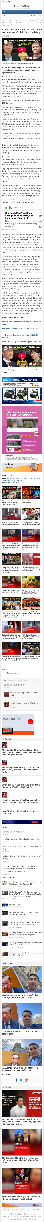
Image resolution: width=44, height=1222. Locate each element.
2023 (10, 20)
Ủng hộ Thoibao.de (15, 904)
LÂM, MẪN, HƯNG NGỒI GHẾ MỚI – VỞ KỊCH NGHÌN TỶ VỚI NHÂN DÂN (20, 1069)
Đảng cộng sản (16, 481)
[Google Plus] (27, 1080)
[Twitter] (33, 15)
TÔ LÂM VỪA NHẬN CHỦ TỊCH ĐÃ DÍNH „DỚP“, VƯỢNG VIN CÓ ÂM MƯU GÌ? (20, 996)
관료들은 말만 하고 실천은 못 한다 (15, 832)
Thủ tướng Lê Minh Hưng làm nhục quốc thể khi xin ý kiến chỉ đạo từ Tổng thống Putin (20, 769)
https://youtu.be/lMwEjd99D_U (22, 63)
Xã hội (25, 20)
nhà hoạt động (14, 478)
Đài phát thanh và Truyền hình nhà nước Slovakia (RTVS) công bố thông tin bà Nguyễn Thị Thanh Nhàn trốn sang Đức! (25, 894)
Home (4, 20)
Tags (26, 680)
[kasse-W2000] (22, 461)
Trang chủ (6, 1209)
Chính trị (14, 1209)
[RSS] (39, 15)
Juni (15, 20)
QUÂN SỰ (36, 1209)
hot (8, 478)
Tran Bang (23, 478)
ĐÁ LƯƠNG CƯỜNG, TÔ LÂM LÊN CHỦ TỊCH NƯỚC (20, 1033)
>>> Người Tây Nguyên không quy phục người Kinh (21, 342)
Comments (19, 680)
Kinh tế (21, 1209)
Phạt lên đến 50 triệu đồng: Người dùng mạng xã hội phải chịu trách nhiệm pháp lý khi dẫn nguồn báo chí (21, 752)
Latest (6, 680)
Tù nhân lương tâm (35, 478)
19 (20, 20)
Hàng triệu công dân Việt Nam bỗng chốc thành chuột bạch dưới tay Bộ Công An (21, 801)
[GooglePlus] (36, 15)
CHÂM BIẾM (7, 739)
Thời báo (18, 1214)
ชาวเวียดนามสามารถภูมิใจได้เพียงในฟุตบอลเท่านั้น (21, 839)
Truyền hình (7, 963)
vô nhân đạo (6, 481)
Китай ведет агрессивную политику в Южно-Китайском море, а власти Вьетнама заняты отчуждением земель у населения (19, 868)
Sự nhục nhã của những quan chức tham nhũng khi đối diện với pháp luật (21, 786)
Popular (12, 680)
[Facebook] (31, 15)
